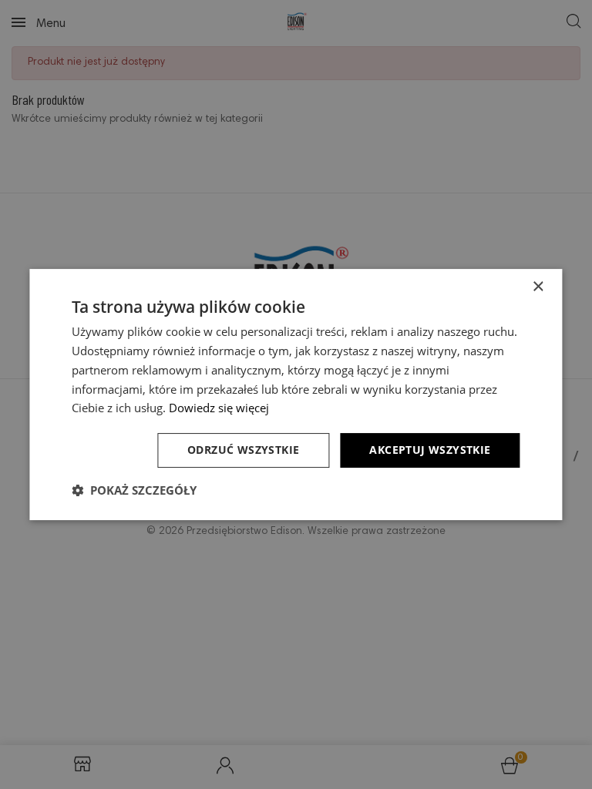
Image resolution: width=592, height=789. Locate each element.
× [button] (537, 287)
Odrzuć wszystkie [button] (243, 449)
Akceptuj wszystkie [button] (429, 449)
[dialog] (296, 394)
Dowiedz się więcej (219, 407)
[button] (134, 490)
